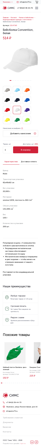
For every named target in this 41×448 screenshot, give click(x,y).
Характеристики (11, 162)
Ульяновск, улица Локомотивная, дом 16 (21, 407)
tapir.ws (23, 443)
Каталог (14, 18)
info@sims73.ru (25, 2)
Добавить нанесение (20, 133)
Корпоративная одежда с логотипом (17, 20)
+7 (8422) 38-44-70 (25, 8)
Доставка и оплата (29, 162)
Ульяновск (6, 2)
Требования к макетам (13, 418)
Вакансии (7, 427)
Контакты (7, 432)
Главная (6, 18)
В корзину (26, 150)
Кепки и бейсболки (26, 18)
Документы (8, 422)
